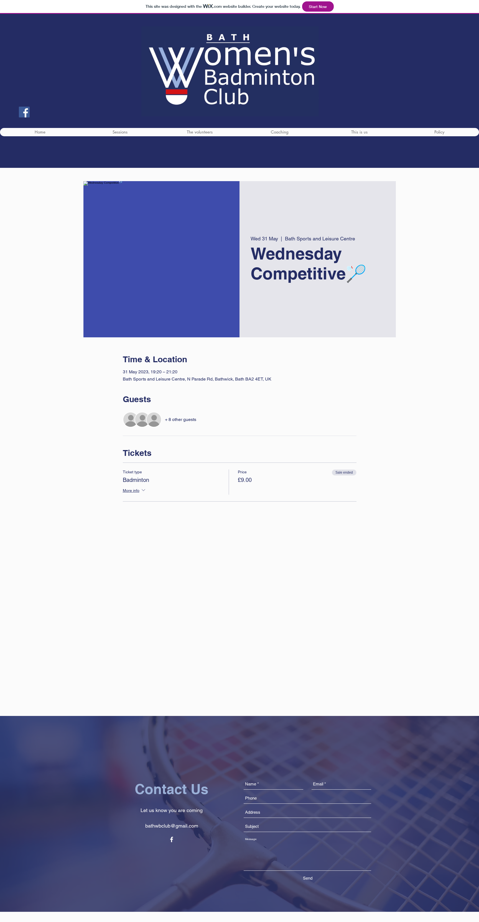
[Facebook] (24, 112)
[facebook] (171, 839)
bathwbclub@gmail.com (171, 826)
